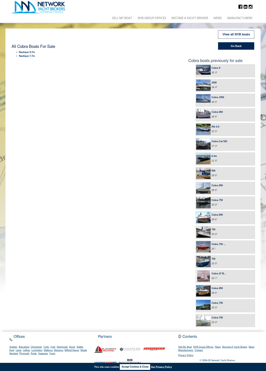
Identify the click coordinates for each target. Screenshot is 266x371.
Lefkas (26, 350)
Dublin (80, 347)
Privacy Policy (185, 355)
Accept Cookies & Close (135, 366)
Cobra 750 (217, 200)
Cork (52, 347)
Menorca (58, 350)
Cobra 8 (216, 68)
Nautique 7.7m (27, 56)
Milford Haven (72, 350)
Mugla (84, 350)
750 (213, 229)
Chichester (36, 347)
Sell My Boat (122, 18)
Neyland (13, 353)
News (218, 18)
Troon (52, 353)
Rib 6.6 (215, 126)
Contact (199, 350)
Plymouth (24, 353)
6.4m (214, 156)
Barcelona (24, 347)
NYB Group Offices (152, 18)
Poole (34, 353)
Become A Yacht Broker (190, 18)
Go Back (236, 46)
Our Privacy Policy (161, 366)
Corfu (46, 347)
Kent (11, 350)
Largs (19, 350)
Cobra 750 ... (219, 244)
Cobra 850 (217, 112)
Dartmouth (62, 347)
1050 (214, 82)
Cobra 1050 (218, 97)
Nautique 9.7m (27, 52)
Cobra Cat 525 (219, 141)
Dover (72, 347)
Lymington (36, 350)
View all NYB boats (236, 34)
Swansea (43, 353)
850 (213, 170)
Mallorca (48, 350)
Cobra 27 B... (219, 273)
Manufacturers (239, 18)
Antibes (13, 347)
